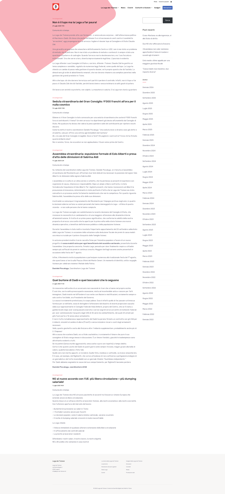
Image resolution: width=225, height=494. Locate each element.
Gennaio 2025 (148, 140)
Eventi (130, 8)
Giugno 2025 (148, 114)
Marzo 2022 (147, 309)
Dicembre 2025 (149, 93)
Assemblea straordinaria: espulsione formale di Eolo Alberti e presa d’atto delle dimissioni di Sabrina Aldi (94, 155)
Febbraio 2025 (148, 135)
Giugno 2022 (148, 298)
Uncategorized (57, 18)
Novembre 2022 (149, 277)
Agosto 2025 (148, 103)
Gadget (157, 8)
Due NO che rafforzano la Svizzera (156, 44)
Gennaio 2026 (148, 87)
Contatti (128, 466)
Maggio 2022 (148, 304)
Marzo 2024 (147, 193)
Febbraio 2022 (148, 314)
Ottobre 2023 (148, 219)
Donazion (128, 464)
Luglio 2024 (147, 172)
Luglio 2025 (147, 108)
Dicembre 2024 (149, 145)
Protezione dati (130, 472)
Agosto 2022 (148, 293)
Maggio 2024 (148, 182)
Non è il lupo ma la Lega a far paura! (74, 22)
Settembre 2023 (149, 224)
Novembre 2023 (149, 214)
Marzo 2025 (147, 129)
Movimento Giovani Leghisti (109, 466)
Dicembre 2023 (149, 209)
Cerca (167, 20)
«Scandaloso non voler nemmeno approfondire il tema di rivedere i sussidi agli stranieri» (155, 52)
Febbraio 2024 (148, 198)
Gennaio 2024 (148, 203)
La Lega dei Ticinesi (109, 8)
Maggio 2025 (148, 119)
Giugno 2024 (148, 177)
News (123, 8)
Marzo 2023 (147, 256)
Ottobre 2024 (148, 156)
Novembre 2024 (149, 151)
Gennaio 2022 (148, 319)
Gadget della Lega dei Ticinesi (134, 461)
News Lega (104, 469)
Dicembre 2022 (149, 272)
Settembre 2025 (149, 98)
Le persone (105, 464)
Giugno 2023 (148, 240)
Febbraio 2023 (148, 261)
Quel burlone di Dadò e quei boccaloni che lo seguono (85, 280)
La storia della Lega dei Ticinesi (110, 461)
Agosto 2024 (148, 166)
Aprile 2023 (147, 251)
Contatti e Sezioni (143, 8)
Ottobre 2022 (148, 283)
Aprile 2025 (147, 124)
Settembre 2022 (149, 288)
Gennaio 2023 (148, 267)
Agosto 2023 (148, 230)
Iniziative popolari (164, 1)
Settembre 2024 (149, 161)
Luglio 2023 (147, 235)
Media (155, 1)
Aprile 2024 (147, 188)
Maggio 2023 (148, 246)
